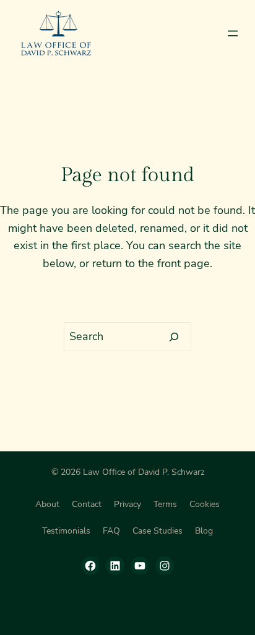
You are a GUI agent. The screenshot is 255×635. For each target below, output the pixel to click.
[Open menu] (232, 33)
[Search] (174, 337)
